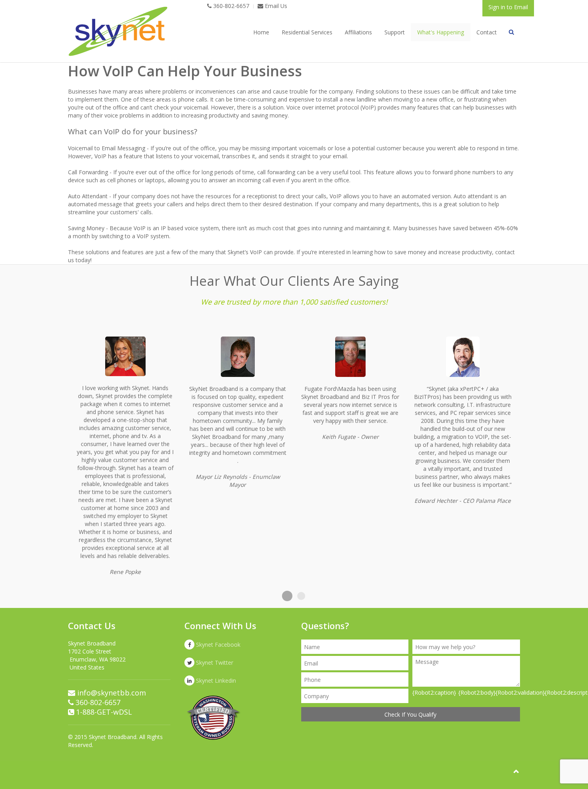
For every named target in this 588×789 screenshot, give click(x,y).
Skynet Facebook (217, 644)
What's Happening (440, 32)
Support (394, 32)
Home (261, 32)
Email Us (275, 6)
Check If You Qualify (410, 714)
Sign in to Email (508, 7)
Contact (486, 32)
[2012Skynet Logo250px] (118, 31)
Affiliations (358, 32)
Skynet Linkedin (215, 680)
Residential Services (307, 32)
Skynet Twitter (213, 662)
